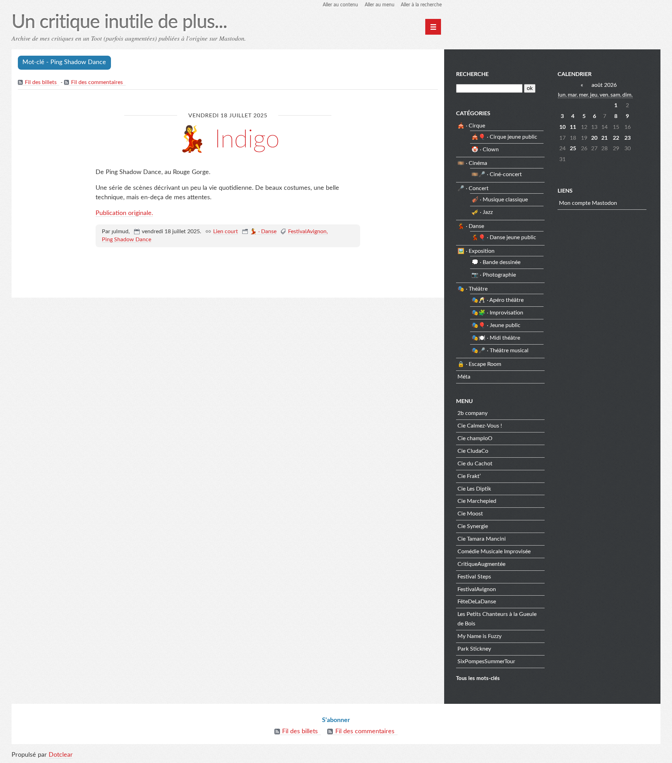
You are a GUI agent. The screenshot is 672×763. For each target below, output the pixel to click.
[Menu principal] (433, 27)
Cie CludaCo (472, 451)
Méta (463, 377)
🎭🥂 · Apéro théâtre (497, 300)
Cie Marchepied (476, 501)
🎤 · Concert (473, 188)
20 (594, 138)
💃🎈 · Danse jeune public (503, 237)
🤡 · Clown (485, 149)
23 (627, 138)
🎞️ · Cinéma (472, 163)
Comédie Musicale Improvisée (494, 551)
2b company (472, 413)
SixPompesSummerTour (486, 661)
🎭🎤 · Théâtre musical (499, 350)
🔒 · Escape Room (479, 364)
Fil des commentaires (97, 82)
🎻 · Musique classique (499, 199)
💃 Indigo (228, 139)
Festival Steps (474, 577)
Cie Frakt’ (469, 476)
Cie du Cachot (474, 463)
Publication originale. (124, 213)
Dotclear (61, 755)
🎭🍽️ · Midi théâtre (495, 338)
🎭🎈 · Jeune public (495, 325)
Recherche (472, 74)
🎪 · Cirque (471, 126)
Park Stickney (474, 649)
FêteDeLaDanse (476, 601)
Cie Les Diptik (474, 489)
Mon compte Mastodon (588, 203)
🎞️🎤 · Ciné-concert (496, 174)
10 (562, 127)
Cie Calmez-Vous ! (479, 426)
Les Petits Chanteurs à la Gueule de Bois (497, 618)
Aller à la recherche (421, 4)
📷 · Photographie (493, 275)
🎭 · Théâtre (472, 289)
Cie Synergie (472, 526)
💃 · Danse (263, 231)
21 (604, 138)
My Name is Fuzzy (479, 636)
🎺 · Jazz (482, 212)
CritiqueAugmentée (481, 564)
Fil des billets (41, 82)
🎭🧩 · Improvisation (497, 312)
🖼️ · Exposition (476, 251)
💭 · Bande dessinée (495, 262)
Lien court (225, 231)
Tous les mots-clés (478, 678)
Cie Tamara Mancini (481, 539)
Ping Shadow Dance (126, 239)
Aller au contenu (340, 4)
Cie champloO (474, 438)
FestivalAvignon (307, 231)
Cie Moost (470, 513)
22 (616, 138)
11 (573, 127)
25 (573, 148)
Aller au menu (379, 4)
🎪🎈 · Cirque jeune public (504, 137)
